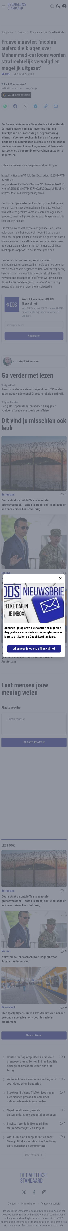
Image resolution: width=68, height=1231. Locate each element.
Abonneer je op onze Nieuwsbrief (34, 648)
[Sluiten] (60, 578)
